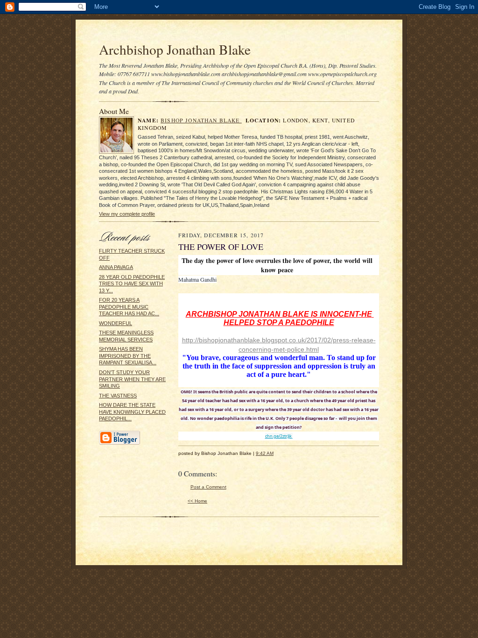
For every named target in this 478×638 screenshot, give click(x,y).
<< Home (197, 500)
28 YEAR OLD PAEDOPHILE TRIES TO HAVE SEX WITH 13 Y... (132, 283)
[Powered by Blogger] (119, 443)
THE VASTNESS (118, 395)
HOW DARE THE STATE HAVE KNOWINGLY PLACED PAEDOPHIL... (132, 411)
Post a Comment (208, 486)
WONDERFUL (115, 323)
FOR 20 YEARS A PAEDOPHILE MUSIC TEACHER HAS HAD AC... (129, 306)
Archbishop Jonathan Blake (175, 49)
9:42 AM (265, 453)
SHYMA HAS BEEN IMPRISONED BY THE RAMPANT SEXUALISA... (127, 355)
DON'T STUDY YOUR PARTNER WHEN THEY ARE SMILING (132, 379)
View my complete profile (127, 214)
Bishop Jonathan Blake (201, 120)
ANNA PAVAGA (116, 267)
